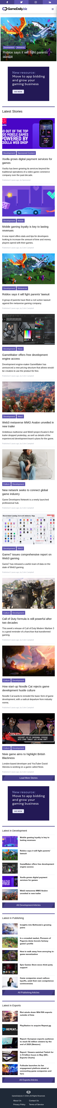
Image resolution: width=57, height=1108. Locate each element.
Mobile (21, 221)
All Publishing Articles (28, 992)
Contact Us (34, 1100)
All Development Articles (28, 905)
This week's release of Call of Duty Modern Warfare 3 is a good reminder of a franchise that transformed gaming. (28, 631)
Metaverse (22, 288)
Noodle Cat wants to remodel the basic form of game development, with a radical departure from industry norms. (27, 699)
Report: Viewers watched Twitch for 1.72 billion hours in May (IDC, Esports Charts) (36, 1055)
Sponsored (26, 180)
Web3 (20, 416)
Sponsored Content (26, 153)
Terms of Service (36, 1104)
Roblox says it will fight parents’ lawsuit (26, 294)
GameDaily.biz (17, 1096)
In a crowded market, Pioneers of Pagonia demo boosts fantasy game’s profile (35, 941)
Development (9, 47)
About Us (17, 1100)
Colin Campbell (28, 248)
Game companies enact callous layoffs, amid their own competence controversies (37, 981)
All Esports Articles (28, 1080)
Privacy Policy (19, 1104)
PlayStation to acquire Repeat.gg (35, 1025)
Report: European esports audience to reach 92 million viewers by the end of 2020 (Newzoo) (37, 1041)
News (19, 47)
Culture (6, 484)
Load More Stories (28, 778)
